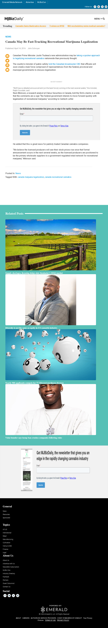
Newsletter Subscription (11, 567)
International (7, 533)
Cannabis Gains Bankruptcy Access (30, 26)
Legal (4, 552)
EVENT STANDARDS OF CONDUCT (69, 618)
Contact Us (6, 587)
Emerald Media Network (12, 2)
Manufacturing (8, 539)
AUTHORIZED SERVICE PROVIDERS (43, 618)
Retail (5, 536)
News (8, 36)
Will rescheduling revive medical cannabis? (86, 26)
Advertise (30, 2)
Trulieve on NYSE (56, 26)
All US (5, 529)
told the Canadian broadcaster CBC (65, 64)
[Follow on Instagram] (106, 6)
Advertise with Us (9, 564)
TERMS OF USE (50, 620)
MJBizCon (41, 2)
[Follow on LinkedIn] (98, 6)
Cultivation (6, 543)
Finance (5, 549)
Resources (6, 514)
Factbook (6, 577)
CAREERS (25, 618)
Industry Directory (9, 573)
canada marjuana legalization (31, 177)
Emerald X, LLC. (50, 614)
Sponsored (6, 518)
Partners (5, 580)
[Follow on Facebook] (95, 6)
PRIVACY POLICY (63, 620)
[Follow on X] (102, 6)
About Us (6, 560)
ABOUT (18, 618)
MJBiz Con (6, 570)
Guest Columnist (8, 583)
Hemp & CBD (7, 546)
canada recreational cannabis (58, 177)
